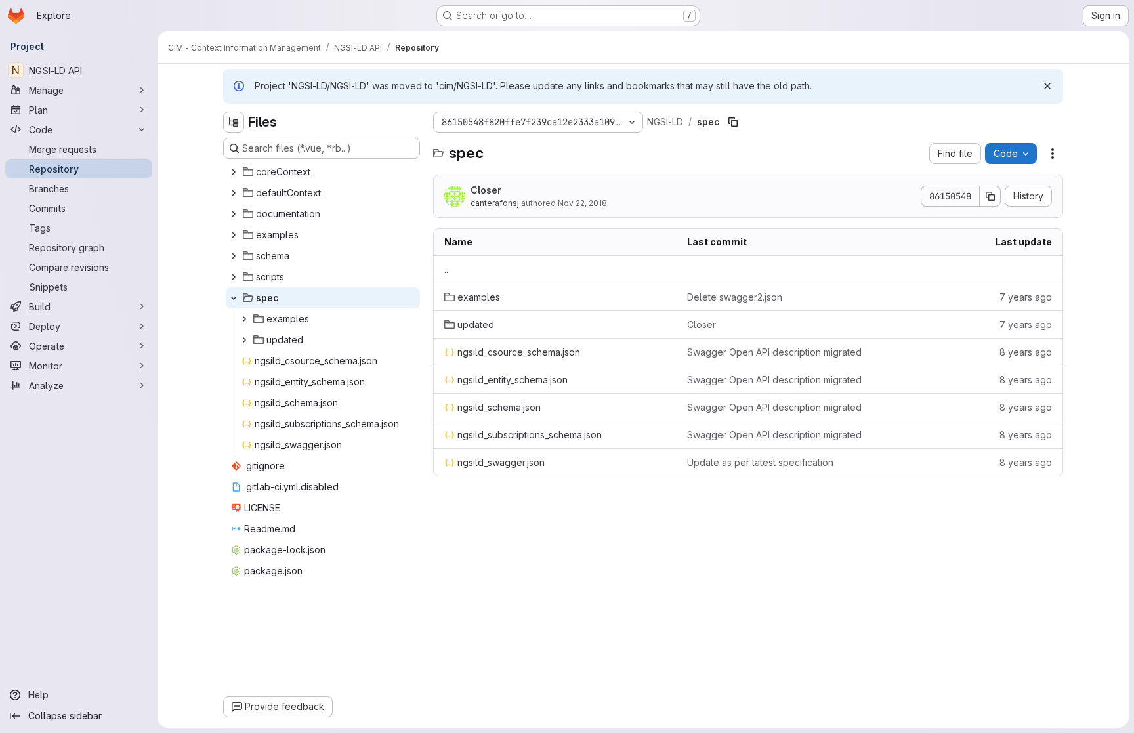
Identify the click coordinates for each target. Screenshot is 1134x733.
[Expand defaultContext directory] (234, 193)
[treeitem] (323, 171)
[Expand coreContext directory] (234, 172)
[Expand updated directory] (244, 340)
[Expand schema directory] (234, 256)
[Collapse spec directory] (234, 298)
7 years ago (1025, 297)
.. (446, 269)
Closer (486, 190)
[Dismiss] (1047, 86)
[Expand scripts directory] (234, 277)
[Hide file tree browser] (233, 122)
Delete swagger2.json (734, 297)
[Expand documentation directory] (234, 214)
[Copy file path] (733, 122)
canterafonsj (495, 203)
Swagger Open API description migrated (774, 352)
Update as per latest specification (760, 462)
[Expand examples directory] (234, 235)
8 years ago (1025, 352)
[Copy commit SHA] (990, 196)
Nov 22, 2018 (582, 203)
